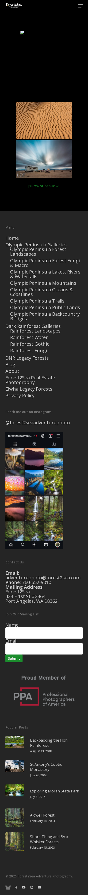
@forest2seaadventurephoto (37, 422)
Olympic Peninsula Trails (37, 301)
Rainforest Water (29, 337)
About (12, 371)
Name (12, 625)
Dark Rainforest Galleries (33, 326)
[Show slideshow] (44, 186)
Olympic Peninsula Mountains (43, 283)
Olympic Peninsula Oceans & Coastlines (41, 292)
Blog (10, 364)
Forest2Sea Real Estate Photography (30, 380)
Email (11, 641)
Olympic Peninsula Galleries (36, 244)
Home (12, 238)
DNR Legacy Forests (27, 358)
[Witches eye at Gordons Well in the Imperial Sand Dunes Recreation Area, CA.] (44, 66)
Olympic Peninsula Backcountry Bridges (45, 316)
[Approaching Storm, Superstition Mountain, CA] (44, 159)
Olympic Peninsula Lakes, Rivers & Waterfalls (45, 274)
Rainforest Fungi (28, 350)
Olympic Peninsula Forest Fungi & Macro (45, 263)
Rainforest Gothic (29, 344)
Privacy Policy (19, 395)
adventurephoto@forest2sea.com (42, 577)
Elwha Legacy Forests (28, 389)
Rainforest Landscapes (35, 331)
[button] (80, 6)
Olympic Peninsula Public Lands (45, 307)
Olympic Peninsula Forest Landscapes (38, 251)
